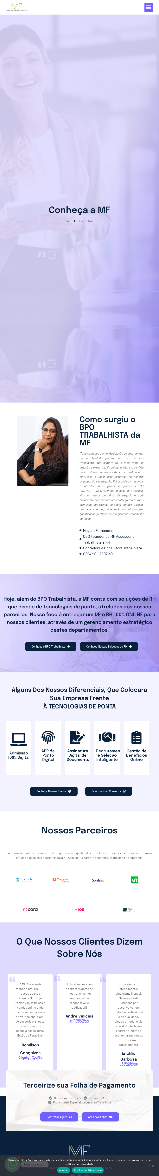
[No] (152, 1165)
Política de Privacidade (88, 1170)
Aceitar (63, 1170)
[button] (148, 7)
